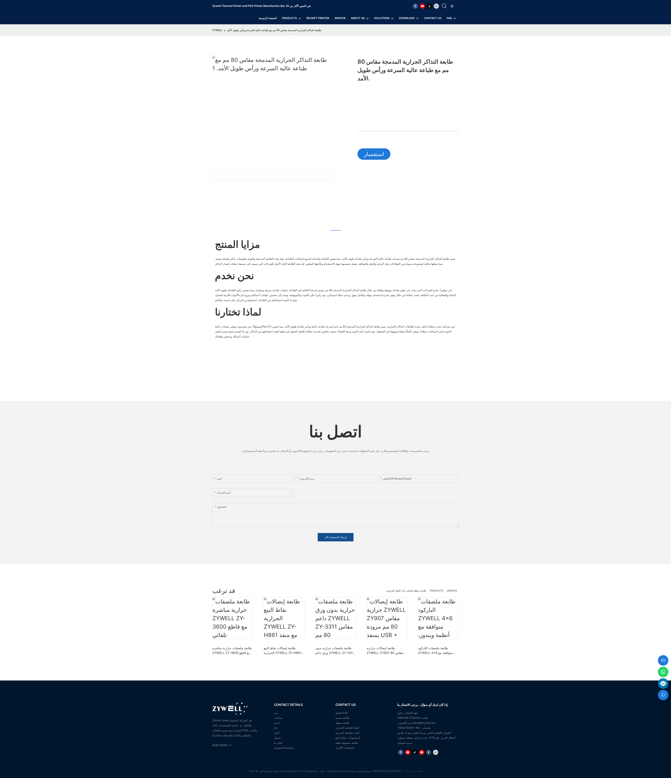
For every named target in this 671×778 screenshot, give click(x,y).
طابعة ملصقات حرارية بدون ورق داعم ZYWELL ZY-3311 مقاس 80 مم (334, 650)
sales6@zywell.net (423, 723)
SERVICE (452, 590)
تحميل (277, 737)
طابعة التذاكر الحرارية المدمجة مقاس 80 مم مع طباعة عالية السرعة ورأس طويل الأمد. (274, 30)
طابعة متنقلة (342, 723)
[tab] (335, 226)
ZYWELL (217, 30)
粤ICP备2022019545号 (387, 771)
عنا (275, 727)
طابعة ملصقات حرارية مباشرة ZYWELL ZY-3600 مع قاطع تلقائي (232, 650)
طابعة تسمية (342, 717)
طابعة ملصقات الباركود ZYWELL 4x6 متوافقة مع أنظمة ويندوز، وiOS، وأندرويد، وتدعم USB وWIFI (437, 650)
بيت (276, 713)
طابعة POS (342, 713)
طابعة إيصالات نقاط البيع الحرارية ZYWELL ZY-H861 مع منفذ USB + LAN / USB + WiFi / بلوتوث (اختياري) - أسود (284, 650)
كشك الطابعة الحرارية (347, 727)
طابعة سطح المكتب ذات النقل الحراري (406, 590)
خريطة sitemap (413, 771)
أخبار (276, 732)
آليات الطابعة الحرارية (347, 732)
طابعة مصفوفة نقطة (347, 742)
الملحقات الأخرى (345, 747)
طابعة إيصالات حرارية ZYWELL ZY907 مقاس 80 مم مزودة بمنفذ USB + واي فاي (385, 650)
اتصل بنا (278, 742)
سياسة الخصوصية (284, 747)
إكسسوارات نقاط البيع (348, 737)
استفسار (374, 154)
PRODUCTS (436, 590)
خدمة (277, 723)
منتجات (278, 717)
